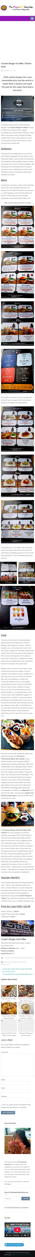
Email (3, 1088)
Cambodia (6, 958)
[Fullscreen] (28, 1235)
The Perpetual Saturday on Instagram (16, 1207)
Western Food (5, 964)
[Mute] (25, 1235)
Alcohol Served (8, 962)
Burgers (15, 962)
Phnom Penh (22, 962)
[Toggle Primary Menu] (32, 18)
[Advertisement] (17, 39)
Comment (5, 1052)
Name (3, 1080)
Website (4, 1096)
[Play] (7, 1235)
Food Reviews (29, 958)
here (9, 1184)
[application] (17, 1229)
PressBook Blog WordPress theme (21, 1254)
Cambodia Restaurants (17, 958)
